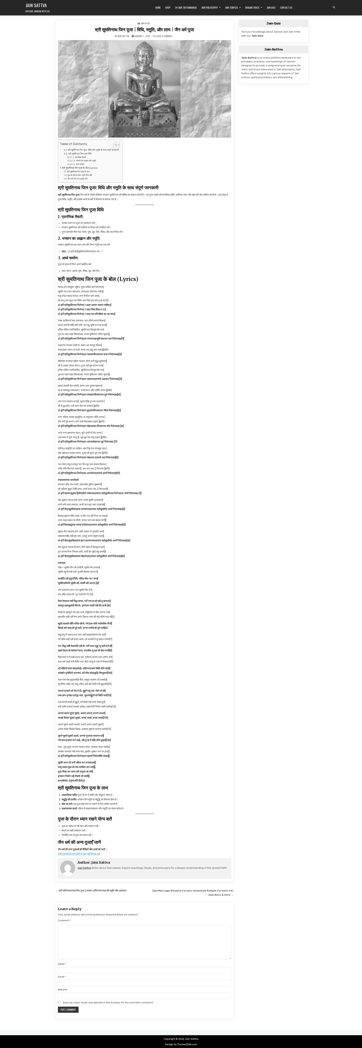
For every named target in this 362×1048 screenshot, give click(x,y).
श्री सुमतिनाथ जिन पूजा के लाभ (78, 171)
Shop (167, 7)
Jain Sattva (36, 5)
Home (158, 7)
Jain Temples (231, 7)
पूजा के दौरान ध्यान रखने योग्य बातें (79, 175)
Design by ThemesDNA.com (181, 1044)
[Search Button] (333, 7)
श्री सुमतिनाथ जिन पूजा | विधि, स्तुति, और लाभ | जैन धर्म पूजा (144, 30)
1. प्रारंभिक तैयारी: (79, 157)
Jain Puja (145, 23)
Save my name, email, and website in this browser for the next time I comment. (108, 1002)
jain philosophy (209, 7)
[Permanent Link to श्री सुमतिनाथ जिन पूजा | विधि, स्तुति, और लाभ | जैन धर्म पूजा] (144, 88)
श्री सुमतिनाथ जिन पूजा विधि (80, 153)
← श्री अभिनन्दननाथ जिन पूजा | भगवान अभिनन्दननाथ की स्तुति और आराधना (90, 890)
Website (62, 989)
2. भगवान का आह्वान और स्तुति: (85, 161)
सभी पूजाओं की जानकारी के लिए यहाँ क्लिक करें (79, 854)
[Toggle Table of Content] (114, 145)
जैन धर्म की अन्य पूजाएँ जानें (77, 178)
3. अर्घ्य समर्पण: (79, 164)
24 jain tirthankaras (186, 7)
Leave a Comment (164, 36)
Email (62, 976)
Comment (64, 920)
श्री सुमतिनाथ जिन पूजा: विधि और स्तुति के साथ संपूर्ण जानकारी (93, 150)
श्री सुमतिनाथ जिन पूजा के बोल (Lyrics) (80, 167)
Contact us (286, 7)
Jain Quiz (271, 7)
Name (62, 964)
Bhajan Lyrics (252, 7)
